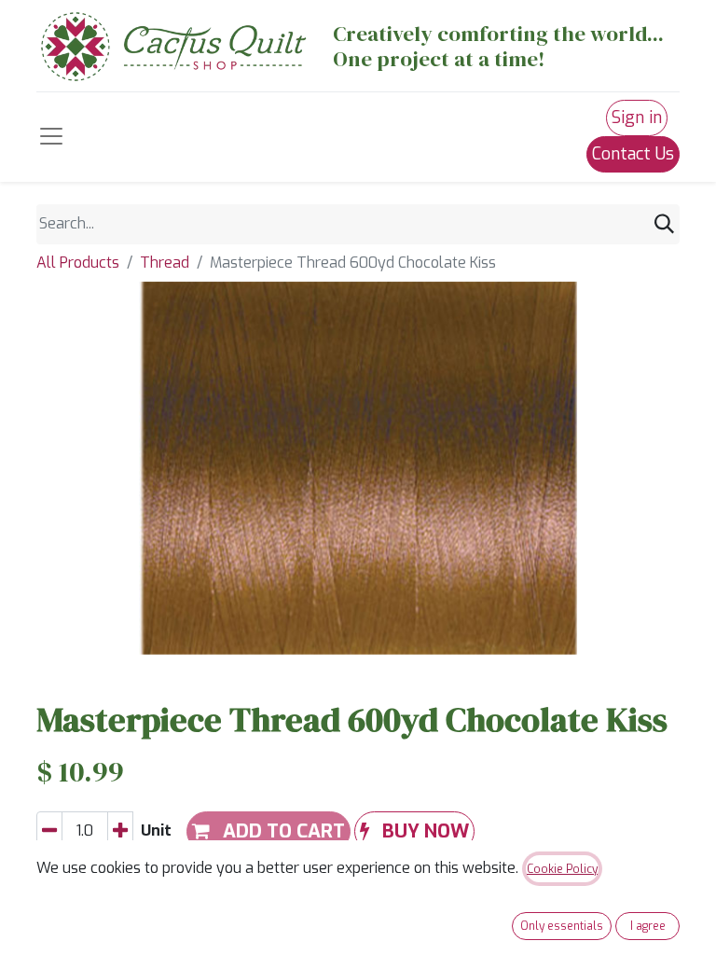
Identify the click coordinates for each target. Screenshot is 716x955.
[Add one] (120, 831)
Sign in (637, 117)
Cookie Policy (562, 869)
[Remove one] (49, 831)
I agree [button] (648, 926)
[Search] (664, 224)
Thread (164, 262)
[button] (414, 831)
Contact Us (633, 154)
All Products (77, 262)
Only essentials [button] (561, 926)
